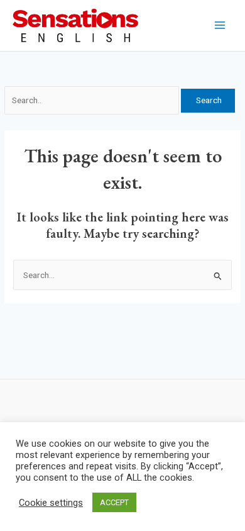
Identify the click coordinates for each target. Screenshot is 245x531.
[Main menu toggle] (220, 25)
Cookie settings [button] (51, 502)
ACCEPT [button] (114, 502)
